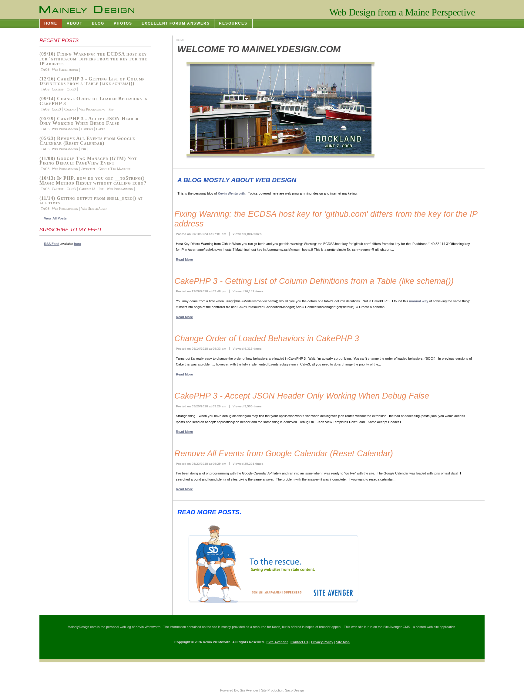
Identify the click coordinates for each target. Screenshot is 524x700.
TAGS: (45, 69)
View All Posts (55, 218)
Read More (184, 259)
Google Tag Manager (114, 169)
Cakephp (57, 89)
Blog (98, 23)
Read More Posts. (209, 511)
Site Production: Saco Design (282, 690)
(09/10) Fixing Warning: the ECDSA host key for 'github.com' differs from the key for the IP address (93, 59)
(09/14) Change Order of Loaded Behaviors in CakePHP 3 (93, 101)
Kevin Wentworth (231, 193)
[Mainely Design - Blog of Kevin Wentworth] (86, 9)
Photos (123, 23)
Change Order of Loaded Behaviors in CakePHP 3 (266, 338)
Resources (233, 23)
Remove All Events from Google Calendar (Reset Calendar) (283, 453)
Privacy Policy (322, 642)
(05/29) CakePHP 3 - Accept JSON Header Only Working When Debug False (89, 121)
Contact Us (299, 642)
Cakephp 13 (87, 189)
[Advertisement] (63, 341)
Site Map (343, 642)
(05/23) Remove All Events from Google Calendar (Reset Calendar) (87, 141)
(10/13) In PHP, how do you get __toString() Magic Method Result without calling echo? (92, 180)
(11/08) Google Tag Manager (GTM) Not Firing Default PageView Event (88, 161)
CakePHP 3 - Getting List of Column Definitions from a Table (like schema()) (314, 281)
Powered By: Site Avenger (239, 690)
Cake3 (71, 89)
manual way (419, 301)
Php (111, 109)
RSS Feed (51, 244)
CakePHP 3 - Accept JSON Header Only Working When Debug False (301, 395)
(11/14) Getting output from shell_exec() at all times (91, 201)
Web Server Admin (65, 69)
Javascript (88, 169)
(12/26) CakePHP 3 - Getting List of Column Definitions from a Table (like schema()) (92, 81)
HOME (50, 23)
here (77, 244)
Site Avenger (277, 642)
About (74, 23)
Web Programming (92, 109)
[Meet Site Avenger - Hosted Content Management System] (268, 605)
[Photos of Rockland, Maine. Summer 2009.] (276, 158)
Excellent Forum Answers (176, 23)
